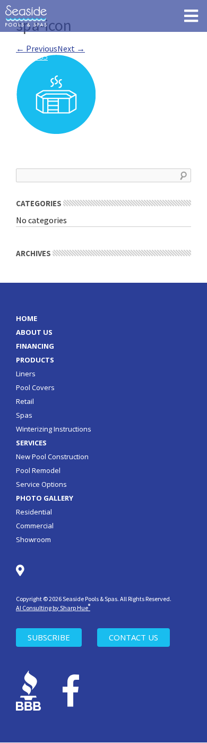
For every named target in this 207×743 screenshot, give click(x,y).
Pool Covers (35, 387)
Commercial (35, 525)
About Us (34, 332)
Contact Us (133, 637)
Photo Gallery (44, 498)
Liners (26, 373)
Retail (25, 401)
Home (26, 318)
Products (35, 360)
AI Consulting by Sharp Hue (53, 608)
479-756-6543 (75, 42)
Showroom (33, 539)
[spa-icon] (56, 93)
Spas (24, 415)
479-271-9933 (24, 56)
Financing (35, 346)
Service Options (41, 484)
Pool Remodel (38, 470)
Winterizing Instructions (53, 429)
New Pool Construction (52, 456)
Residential (34, 512)
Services (31, 443)
